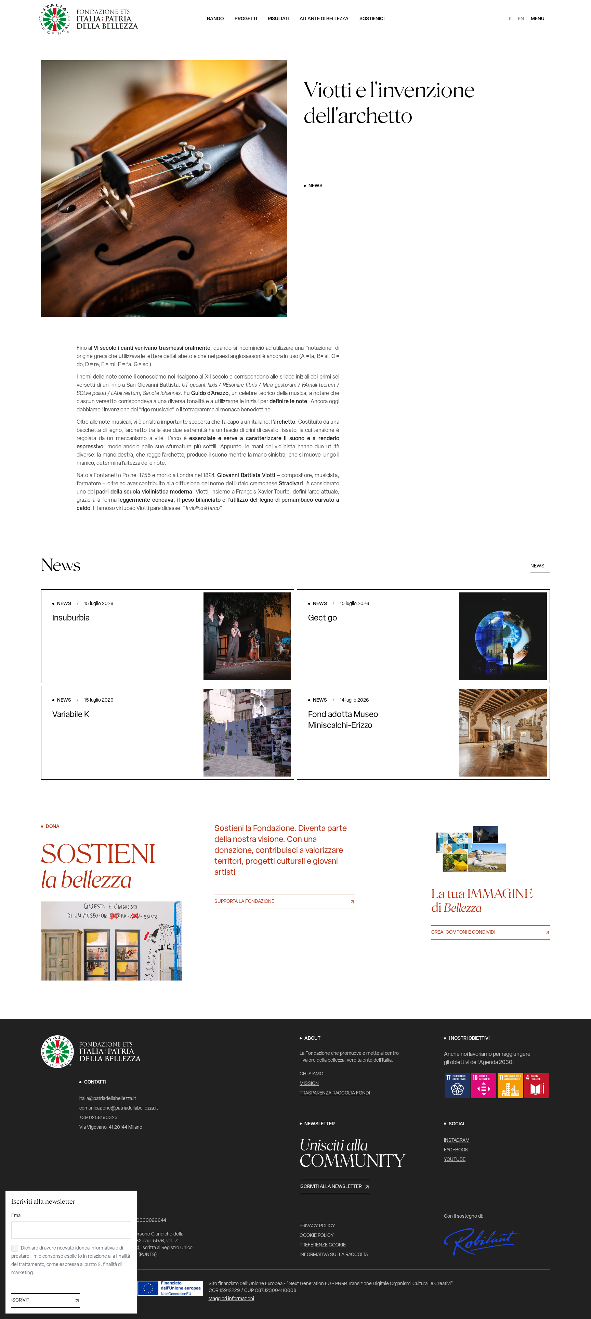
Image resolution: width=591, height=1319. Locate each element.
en (521, 19)
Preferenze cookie (323, 1245)
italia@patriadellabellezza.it (107, 1098)
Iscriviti (20, 1300)
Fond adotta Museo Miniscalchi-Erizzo (343, 720)
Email (17, 1215)
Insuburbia (71, 618)
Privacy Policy (317, 1226)
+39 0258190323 (98, 1117)
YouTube (454, 1159)
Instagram (457, 1140)
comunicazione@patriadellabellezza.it (118, 1108)
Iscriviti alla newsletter (331, 1186)
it (510, 19)
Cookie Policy (317, 1235)
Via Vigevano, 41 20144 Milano (110, 1127)
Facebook (456, 1150)
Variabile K (70, 715)
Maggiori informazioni (231, 1299)
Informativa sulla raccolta (334, 1254)
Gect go (322, 618)
